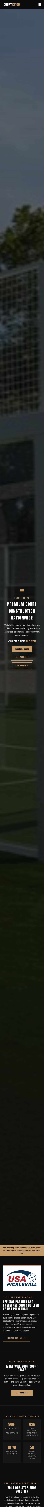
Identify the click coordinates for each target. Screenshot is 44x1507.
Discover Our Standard (17, 1338)
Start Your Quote (22, 657)
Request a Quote (22, 649)
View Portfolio (22, 665)
